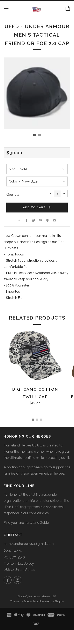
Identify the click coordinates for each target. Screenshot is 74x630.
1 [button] (33, 420)
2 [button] (37, 420)
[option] (37, 93)
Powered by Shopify (51, 601)
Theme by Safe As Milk (24, 601)
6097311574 (13, 550)
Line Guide (41, 523)
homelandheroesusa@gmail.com (29, 544)
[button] (34, 135)
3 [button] (41, 420)
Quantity (13, 194)
